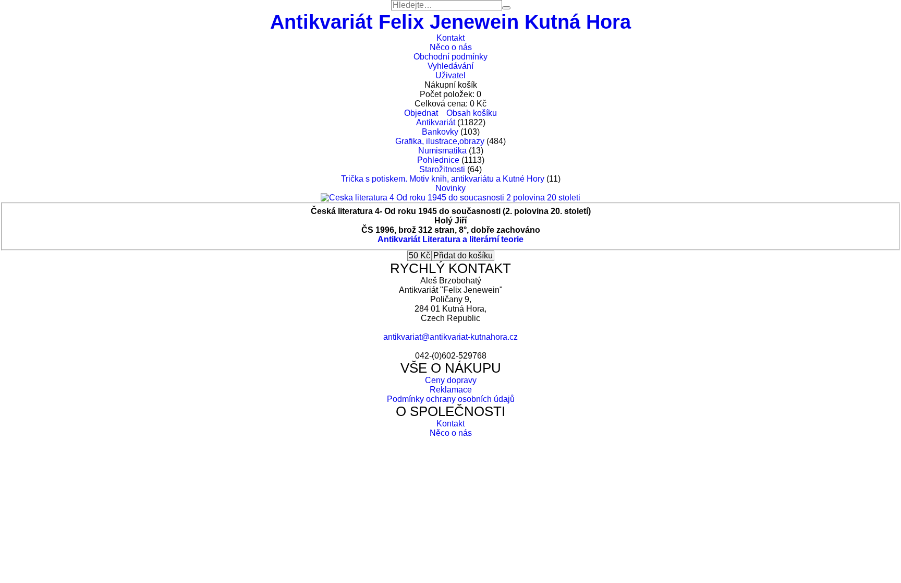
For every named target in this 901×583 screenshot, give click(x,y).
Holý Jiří (450, 220)
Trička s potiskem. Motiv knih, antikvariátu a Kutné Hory (442, 178)
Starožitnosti (442, 169)
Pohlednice (438, 160)
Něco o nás (451, 47)
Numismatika (442, 150)
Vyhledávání (450, 66)
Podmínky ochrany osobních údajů (451, 399)
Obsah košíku (471, 113)
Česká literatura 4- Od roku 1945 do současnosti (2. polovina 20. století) (451, 211)
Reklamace (451, 389)
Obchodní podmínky (450, 56)
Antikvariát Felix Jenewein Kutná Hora (450, 21)
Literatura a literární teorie (472, 239)
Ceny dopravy (451, 380)
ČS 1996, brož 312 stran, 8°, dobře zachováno (450, 229)
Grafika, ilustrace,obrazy (439, 141)
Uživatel (450, 75)
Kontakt (450, 37)
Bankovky (440, 131)
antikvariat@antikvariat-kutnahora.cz (450, 336)
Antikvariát (435, 122)
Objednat (421, 113)
